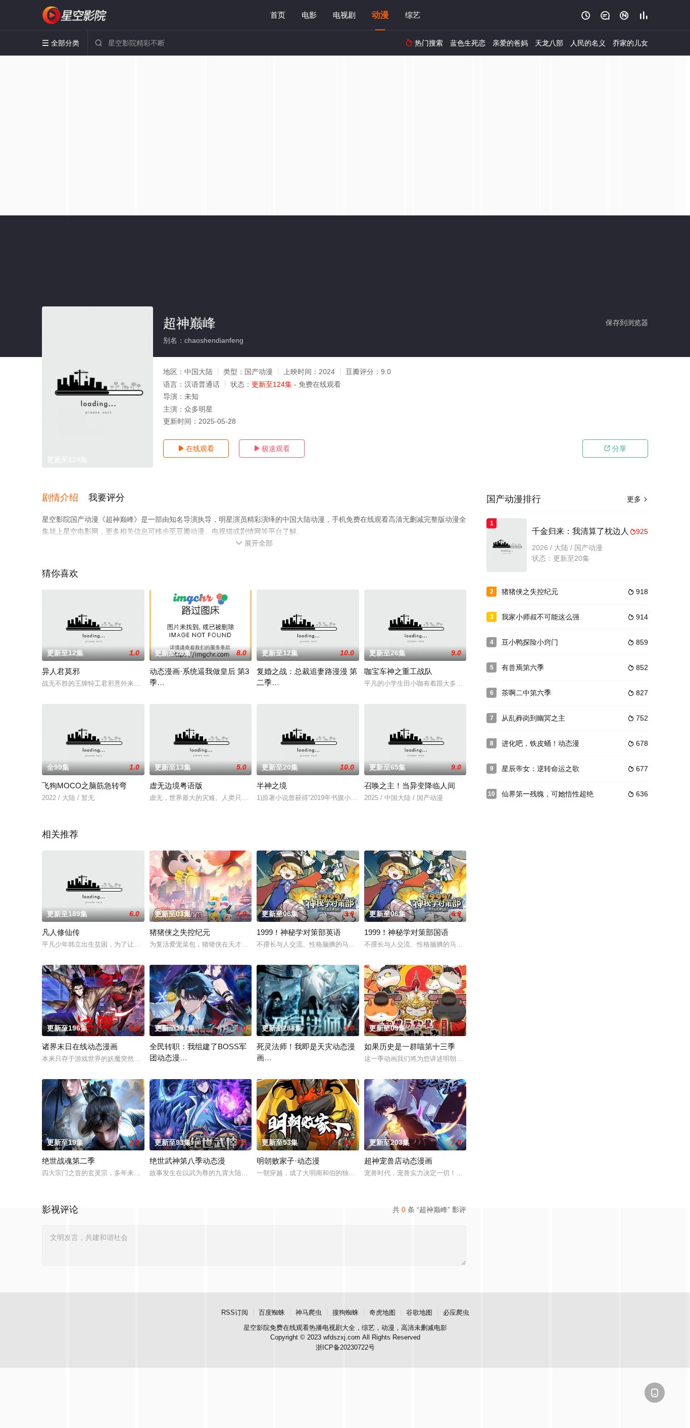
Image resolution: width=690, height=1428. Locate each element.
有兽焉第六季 (523, 667)
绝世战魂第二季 (68, 1160)
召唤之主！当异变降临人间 (409, 785)
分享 (615, 448)
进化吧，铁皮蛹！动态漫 (540, 743)
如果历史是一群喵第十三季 (409, 1046)
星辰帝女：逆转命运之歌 (540, 769)
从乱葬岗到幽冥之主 (533, 718)
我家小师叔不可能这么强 (540, 617)
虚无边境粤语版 (176, 785)
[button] (65, 498)
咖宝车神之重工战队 (398, 671)
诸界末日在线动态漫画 (80, 1046)
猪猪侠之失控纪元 (180, 932)
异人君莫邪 (61, 671)
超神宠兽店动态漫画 (398, 1160)
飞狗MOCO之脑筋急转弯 (84, 785)
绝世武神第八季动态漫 (187, 1160)
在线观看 (196, 448)
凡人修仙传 (61, 932)
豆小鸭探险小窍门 (530, 642)
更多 (637, 499)
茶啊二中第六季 (526, 693)
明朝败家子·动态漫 (288, 1160)
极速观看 (272, 448)
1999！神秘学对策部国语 (406, 932)
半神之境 (272, 785)
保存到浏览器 (627, 323)
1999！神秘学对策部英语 (299, 932)
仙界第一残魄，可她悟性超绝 (548, 794)
